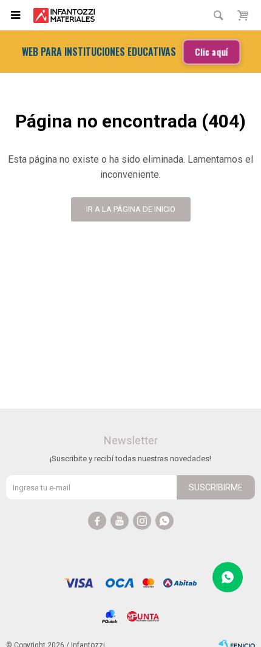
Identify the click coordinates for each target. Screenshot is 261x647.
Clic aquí (211, 51)
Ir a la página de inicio (130, 209)
